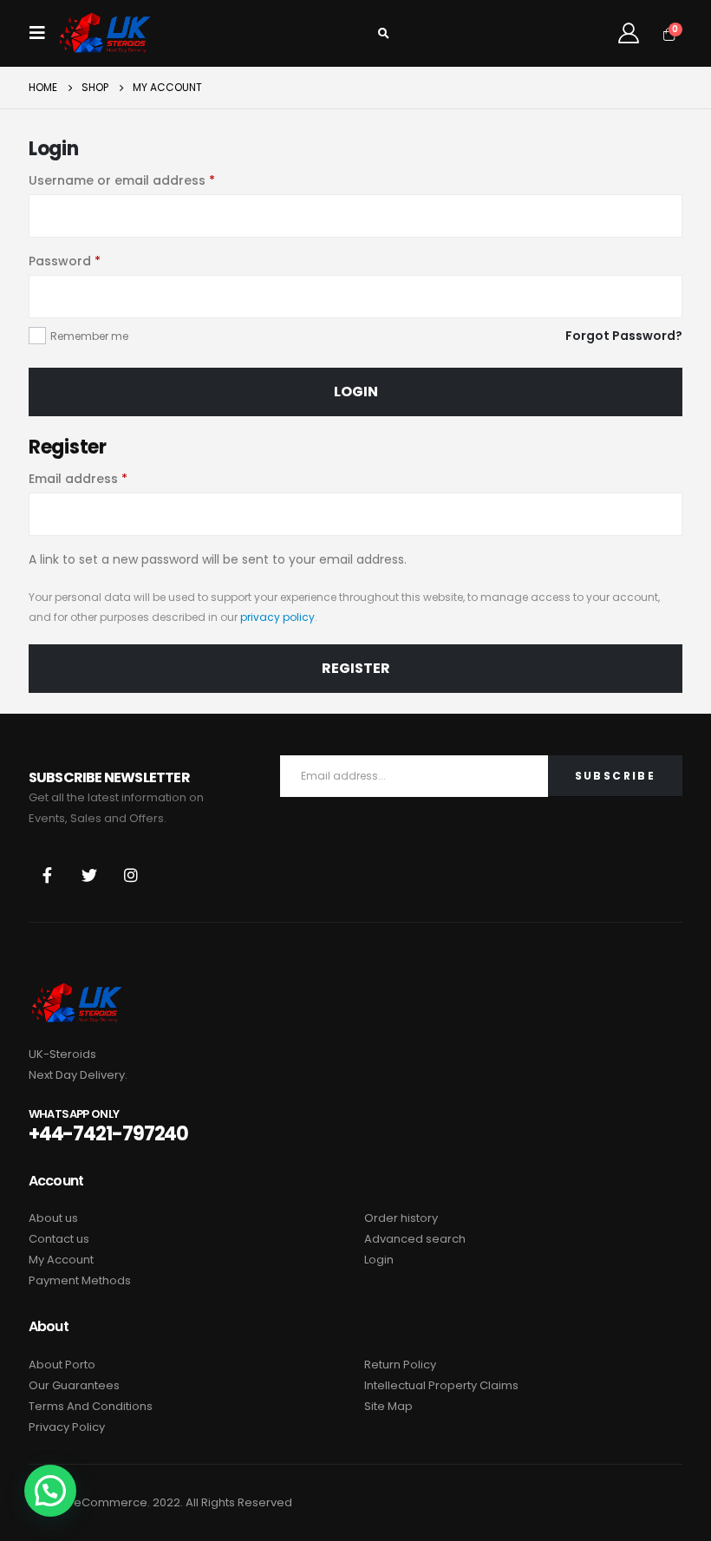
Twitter (89, 875)
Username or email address (122, 180)
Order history (401, 1218)
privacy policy (277, 617)
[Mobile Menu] (42, 33)
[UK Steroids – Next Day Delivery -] (104, 33)
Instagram (131, 875)
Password (65, 261)
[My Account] (628, 33)
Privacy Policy (67, 1427)
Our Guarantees (74, 1385)
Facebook (47, 875)
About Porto (62, 1364)
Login (356, 392)
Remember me (89, 336)
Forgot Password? (623, 335)
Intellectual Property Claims (441, 1385)
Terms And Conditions (91, 1406)
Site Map (388, 1406)
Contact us (59, 1239)
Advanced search (415, 1239)
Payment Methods (80, 1280)
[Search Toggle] (383, 33)
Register (356, 668)
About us (53, 1218)
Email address (78, 478)
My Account (61, 1259)
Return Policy (400, 1364)
